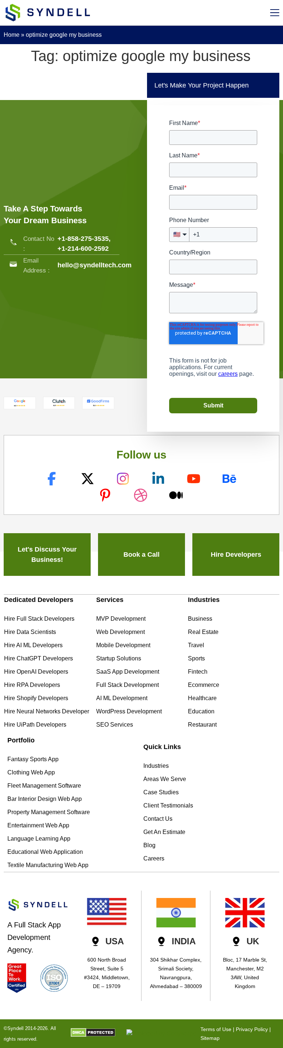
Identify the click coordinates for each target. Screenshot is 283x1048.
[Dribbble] (141, 495)
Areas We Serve (164, 779)
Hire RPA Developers (32, 685)
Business (200, 619)
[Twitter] (88, 478)
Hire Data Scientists (30, 632)
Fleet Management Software (44, 786)
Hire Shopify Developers (36, 698)
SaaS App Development (127, 672)
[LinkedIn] (159, 478)
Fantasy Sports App (33, 759)
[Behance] (230, 478)
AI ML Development (121, 698)
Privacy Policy (252, 1029)
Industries (156, 766)
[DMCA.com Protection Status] (93, 1035)
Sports (196, 658)
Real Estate (203, 632)
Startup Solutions (118, 658)
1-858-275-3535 (85, 238)
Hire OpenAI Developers (36, 672)
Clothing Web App (31, 772)
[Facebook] (53, 478)
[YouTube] (195, 478)
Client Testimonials (168, 805)
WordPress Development (129, 711)
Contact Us (157, 819)
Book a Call (141, 554)
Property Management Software (48, 812)
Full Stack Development (127, 685)
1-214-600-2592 (85, 248)
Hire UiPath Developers (35, 724)
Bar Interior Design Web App (44, 799)
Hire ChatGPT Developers (38, 658)
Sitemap (210, 1038)
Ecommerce (203, 685)
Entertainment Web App (38, 825)
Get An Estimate (164, 832)
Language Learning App (38, 838)
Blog (149, 845)
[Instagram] (123, 478)
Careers (153, 858)
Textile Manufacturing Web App (47, 865)
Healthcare (202, 698)
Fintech (197, 672)
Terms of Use (215, 1029)
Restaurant (202, 724)
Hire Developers (236, 554)
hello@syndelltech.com (94, 265)
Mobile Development (123, 645)
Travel (196, 645)
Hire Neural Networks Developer (46, 711)
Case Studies (161, 792)
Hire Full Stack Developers (39, 619)
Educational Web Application (45, 852)
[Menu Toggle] (274, 12)
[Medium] (177, 495)
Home (12, 35)
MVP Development (121, 619)
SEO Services (114, 724)
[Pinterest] (106, 495)
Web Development (120, 632)
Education (201, 711)
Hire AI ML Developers (33, 645)
